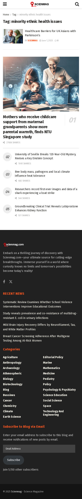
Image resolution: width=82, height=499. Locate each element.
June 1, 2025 (47, 40)
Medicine (49, 373)
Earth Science (12, 416)
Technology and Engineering (53, 413)
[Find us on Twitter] (11, 281)
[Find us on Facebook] (4, 282)
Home (6, 14)
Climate (8, 411)
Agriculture (10, 357)
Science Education (55, 395)
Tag (14, 14)
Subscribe (13, 460)
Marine (47, 362)
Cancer (7, 400)
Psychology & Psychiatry (59, 389)
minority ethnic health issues (35, 14)
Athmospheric (12, 373)
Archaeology (11, 368)
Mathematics (51, 368)
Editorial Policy (53, 357)
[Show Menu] (5, 4)
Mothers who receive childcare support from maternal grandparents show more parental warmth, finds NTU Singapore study (29, 126)
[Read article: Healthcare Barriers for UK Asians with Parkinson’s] (13, 36)
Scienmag (16, 491)
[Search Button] (77, 4)
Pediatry (48, 379)
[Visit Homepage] (41, 4)
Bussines (9, 395)
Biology (8, 379)
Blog (6, 389)
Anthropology (12, 362)
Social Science (52, 400)
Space (47, 406)
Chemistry (9, 406)
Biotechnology (12, 384)
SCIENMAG (32, 40)
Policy (47, 384)
